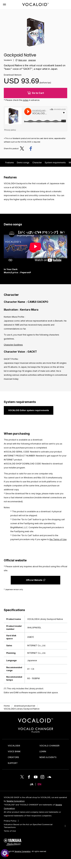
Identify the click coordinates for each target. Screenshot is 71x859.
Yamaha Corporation (15, 801)
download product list (24, 706)
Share (31, 148)
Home (7, 706)
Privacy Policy (10, 821)
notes (25, 100)
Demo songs (23, 162)
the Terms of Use (58, 539)
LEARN (42, 751)
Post (23, 148)
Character (37, 162)
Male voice (22, 60)
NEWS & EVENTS (47, 757)
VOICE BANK (14, 751)
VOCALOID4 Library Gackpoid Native (21, 709)
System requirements (55, 162)
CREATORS (13, 757)
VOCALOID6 (14, 745)
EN (39, 784)
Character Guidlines (13, 344)
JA (31, 784)
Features (9, 162)
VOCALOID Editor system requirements (28, 410)
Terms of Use (10, 831)
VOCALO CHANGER (49, 745)
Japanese (32, 60)
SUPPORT (13, 763)
